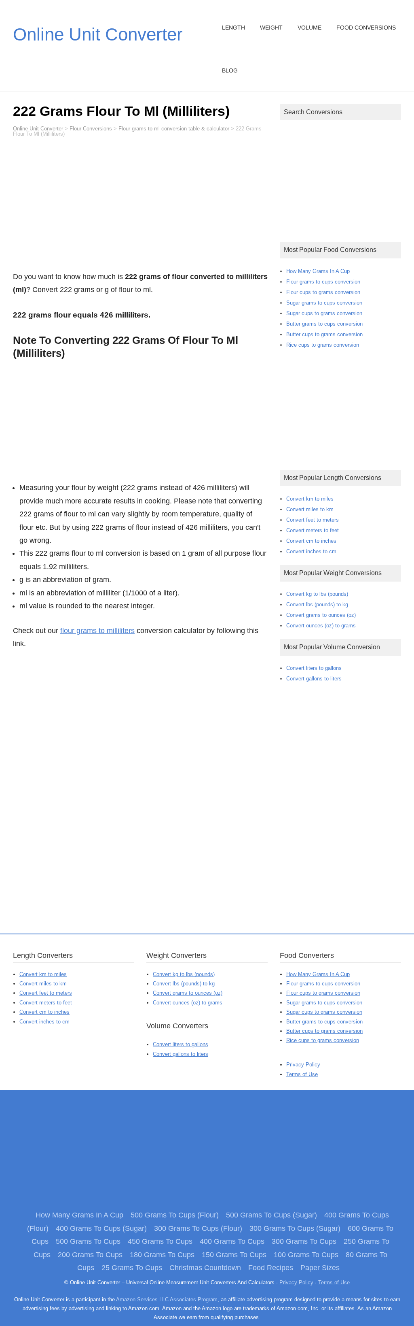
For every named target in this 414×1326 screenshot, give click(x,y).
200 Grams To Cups (90, 1255)
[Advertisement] (140, 207)
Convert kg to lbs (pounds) (317, 594)
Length (233, 27)
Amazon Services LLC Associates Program (167, 1299)
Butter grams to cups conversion (324, 324)
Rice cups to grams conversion (322, 345)
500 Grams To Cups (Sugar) (271, 1215)
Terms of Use (302, 1074)
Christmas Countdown (205, 1268)
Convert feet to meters (312, 520)
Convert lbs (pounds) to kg (317, 604)
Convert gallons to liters (314, 679)
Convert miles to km (310, 509)
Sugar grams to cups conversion (324, 303)
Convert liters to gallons (314, 668)
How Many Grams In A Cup (318, 271)
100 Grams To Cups (306, 1255)
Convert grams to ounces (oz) (321, 615)
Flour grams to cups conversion (323, 282)
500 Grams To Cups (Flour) (175, 1215)
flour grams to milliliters (97, 631)
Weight (271, 27)
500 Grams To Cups (88, 1241)
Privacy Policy (303, 1065)
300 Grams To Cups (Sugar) (294, 1228)
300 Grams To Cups (304, 1241)
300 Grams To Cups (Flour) (198, 1228)
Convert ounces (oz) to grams (321, 625)
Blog (230, 70)
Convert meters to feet (312, 530)
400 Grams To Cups (232, 1241)
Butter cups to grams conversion (324, 334)
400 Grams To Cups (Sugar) (101, 1228)
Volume (309, 27)
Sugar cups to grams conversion (324, 313)
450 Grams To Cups (160, 1241)
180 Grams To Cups (162, 1255)
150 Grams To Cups (234, 1255)
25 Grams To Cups (131, 1268)
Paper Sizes (320, 1268)
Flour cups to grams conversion (323, 292)
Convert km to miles (310, 499)
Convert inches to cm (311, 551)
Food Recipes (270, 1268)
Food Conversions (366, 27)
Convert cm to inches (311, 541)
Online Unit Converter (98, 34)
